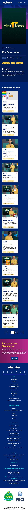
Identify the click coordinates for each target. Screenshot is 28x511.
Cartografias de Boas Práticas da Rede (13, 410)
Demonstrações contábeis (13, 438)
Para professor (14, 388)
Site (14, 376)
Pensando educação (14, 398)
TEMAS (13, 418)
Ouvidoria (14, 462)
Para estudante (14, 391)
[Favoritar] (16, 102)
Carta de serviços (13, 425)
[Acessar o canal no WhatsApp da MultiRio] (20, 372)
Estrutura (14, 381)
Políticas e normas (13, 433)
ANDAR (13, 408)
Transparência (14, 423)
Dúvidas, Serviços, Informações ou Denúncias (14, 477)
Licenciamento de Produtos (13, 400)
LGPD (13, 445)
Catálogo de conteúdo (14, 386)
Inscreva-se (14, 358)
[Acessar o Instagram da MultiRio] (7, 372)
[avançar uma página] (19, 332)
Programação (20, 63)
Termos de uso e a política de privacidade (14, 448)
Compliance (13, 428)
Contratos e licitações (13, 440)
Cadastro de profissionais (13, 443)
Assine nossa (10, 345)
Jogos (13, 63)
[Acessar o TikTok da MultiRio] (12, 372)
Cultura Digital (6, 63)
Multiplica (13, 415)
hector (13, 413)
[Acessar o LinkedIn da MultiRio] (24, 372)
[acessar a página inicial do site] (7, 2)
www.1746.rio (16, 483)
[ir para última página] (22, 332)
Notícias (14, 395)
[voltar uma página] (9, 332)
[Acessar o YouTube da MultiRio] (3, 372)
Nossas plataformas (14, 405)
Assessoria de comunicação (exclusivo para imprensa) (14, 469)
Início (3, 48)
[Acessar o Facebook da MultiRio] (16, 372)
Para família (14, 393)
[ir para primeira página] (6, 332)
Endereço (14, 453)
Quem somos (14, 379)
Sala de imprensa (14, 384)
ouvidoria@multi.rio (14, 465)
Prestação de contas (13, 435)
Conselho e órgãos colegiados (13, 430)
